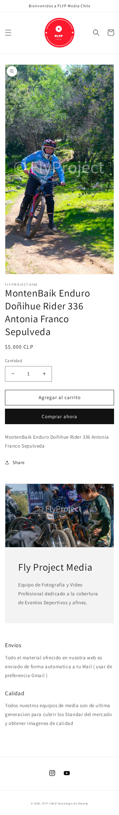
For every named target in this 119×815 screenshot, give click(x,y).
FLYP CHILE (49, 803)
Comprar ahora (59, 416)
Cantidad (13, 360)
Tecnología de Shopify (73, 803)
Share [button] (19, 462)
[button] (8, 32)
